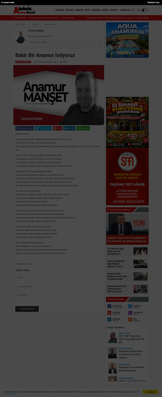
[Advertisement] (127, 77)
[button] (146, 327)
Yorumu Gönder (27, 309)
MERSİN (79, 10)
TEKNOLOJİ (125, 10)
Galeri (112, 18)
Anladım (150, 391)
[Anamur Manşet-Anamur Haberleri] (24, 10)
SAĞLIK (105, 10)
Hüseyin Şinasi (126, 348)
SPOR (87, 10)
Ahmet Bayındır (126, 378)
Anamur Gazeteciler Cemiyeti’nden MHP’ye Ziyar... (72, 18)
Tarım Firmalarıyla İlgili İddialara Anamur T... (31, 18)
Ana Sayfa (22, 24)
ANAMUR (59, 10)
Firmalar (138, 18)
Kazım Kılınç (124, 364)
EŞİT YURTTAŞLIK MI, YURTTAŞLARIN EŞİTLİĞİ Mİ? (131, 339)
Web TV (102, 18)
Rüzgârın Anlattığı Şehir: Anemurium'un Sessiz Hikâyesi (131, 354)
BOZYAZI (69, 10)
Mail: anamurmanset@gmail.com (40, 36)
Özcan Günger (50, 24)
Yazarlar (92, 18)
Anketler (121, 18)
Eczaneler (130, 18)
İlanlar (146, 18)
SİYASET (114, 10)
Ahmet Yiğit (124, 333)
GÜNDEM (96, 10)
